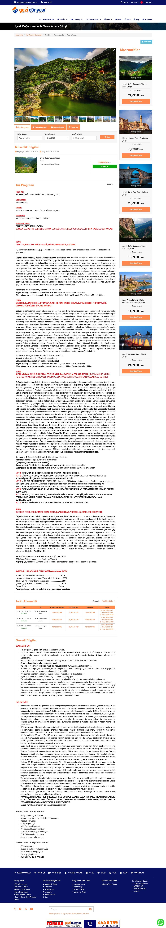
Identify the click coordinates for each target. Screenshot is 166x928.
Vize (129, 19)
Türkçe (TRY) (147, 2)
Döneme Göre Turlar (109, 881)
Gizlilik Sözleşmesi (141, 884)
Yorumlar (148, 19)
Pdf (147, 42)
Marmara (48, 887)
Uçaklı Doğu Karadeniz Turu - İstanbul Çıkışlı (134, 247)
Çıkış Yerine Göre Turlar (81, 881)
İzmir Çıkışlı (78, 887)
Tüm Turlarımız (21, 884)
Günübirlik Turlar (51, 884)
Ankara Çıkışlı (79, 889)
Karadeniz (48, 892)
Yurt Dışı (77, 19)
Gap (46, 897)
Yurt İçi (62, 19)
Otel (108, 19)
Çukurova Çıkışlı (80, 892)
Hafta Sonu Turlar (110, 884)
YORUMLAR (138, 886)
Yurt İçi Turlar (19, 881)
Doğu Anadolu (50, 894)
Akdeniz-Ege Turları (22, 889)
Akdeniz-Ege (49, 889)
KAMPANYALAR (48, 19)
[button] (114, 50)
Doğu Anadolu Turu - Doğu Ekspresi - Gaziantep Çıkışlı (133, 301)
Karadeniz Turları (21, 892)
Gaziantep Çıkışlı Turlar (52, 881)
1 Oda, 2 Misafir (78, 138)
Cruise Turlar (94, 19)
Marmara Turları (21, 887)
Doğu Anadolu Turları (23, 894)
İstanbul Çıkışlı (79, 884)
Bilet (120, 19)
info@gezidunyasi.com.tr (27, 2)
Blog (137, 19)
